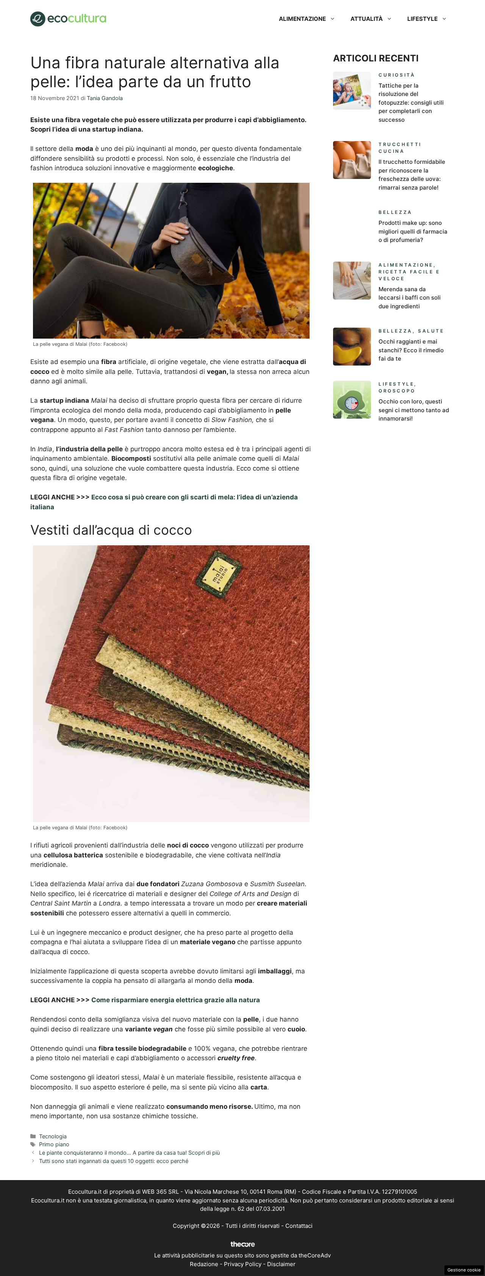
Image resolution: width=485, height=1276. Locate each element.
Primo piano (54, 1144)
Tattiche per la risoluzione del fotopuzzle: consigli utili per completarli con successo (411, 102)
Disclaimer (281, 1264)
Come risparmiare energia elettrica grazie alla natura (175, 1000)
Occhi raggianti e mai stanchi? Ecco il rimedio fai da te (411, 350)
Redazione (204, 1264)
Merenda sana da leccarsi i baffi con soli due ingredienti (410, 298)
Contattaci (299, 1225)
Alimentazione (302, 18)
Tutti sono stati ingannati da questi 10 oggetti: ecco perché (113, 1161)
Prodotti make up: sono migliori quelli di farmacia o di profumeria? (413, 231)
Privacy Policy (242, 1264)
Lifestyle (422, 18)
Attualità (366, 18)
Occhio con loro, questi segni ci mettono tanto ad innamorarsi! (414, 410)
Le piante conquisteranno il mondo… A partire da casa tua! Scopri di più (129, 1152)
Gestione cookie (464, 1270)
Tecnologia (53, 1136)
